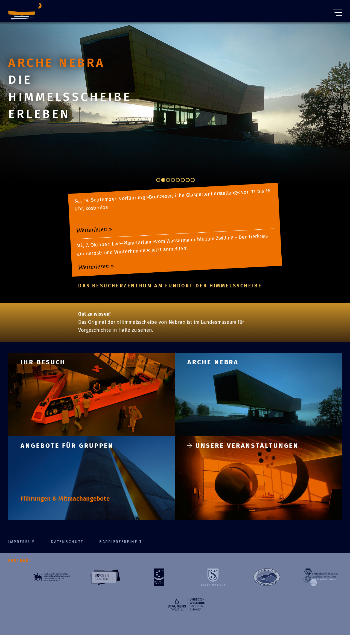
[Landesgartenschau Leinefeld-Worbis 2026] (320, 577)
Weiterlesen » (93, 229)
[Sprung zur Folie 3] (168, 180)
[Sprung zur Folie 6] (183, 180)
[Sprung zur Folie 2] (163, 180)
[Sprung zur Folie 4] (173, 180)
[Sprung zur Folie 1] (158, 180)
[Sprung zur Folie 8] (193, 180)
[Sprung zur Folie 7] (188, 180)
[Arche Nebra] (25, 12)
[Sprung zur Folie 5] (178, 180)
